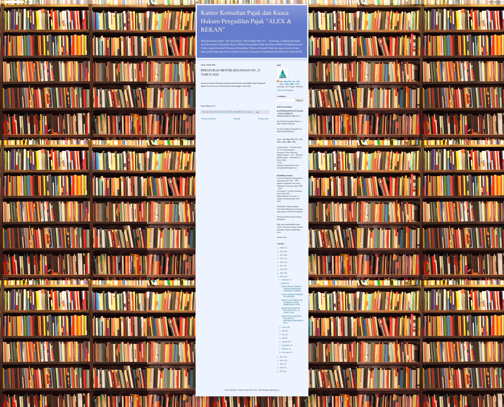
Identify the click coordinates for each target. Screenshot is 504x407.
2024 (282, 367)
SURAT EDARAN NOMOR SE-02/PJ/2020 (292, 295)
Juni (284, 334)
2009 (282, 247)
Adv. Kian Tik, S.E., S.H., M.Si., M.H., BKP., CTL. (290, 82)
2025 (282, 371)
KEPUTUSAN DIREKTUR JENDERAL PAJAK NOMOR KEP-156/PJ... (292, 302)
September (286, 345)
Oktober (285, 348)
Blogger (276, 390)
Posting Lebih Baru (208, 118)
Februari (285, 279)
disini (213, 106)
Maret (284, 283)
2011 (282, 255)
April (284, 327)
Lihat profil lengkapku (285, 90)
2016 (282, 262)
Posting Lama (263, 118)
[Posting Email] (257, 112)
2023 (282, 364)
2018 (282, 269)
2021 (282, 357)
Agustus (285, 341)
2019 (282, 273)
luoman (255, 390)
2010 (282, 251)
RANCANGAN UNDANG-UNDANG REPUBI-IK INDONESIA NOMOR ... (292, 288)
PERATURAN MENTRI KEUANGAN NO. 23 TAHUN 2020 (291, 310)
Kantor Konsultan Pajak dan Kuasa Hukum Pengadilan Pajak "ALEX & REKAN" (246, 20)
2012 (282, 258)
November (286, 352)
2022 (282, 360)
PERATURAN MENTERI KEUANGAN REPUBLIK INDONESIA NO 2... (292, 319)
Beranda (237, 118)
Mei (283, 330)
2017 (282, 265)
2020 (282, 276)
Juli (283, 338)
